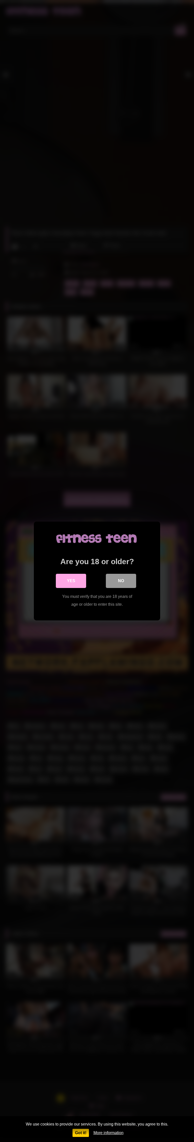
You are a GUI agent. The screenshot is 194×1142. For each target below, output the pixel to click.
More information (108, 1133)
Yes (71, 581)
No (121, 581)
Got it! (80, 1133)
